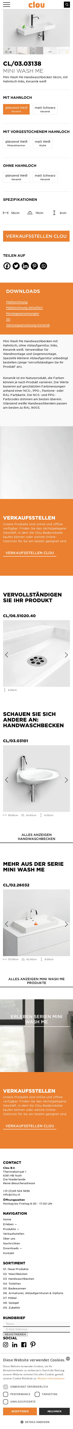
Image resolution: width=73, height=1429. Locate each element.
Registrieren (15, 1334)
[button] (36, 1422)
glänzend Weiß (16, 109)
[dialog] (36, 1391)
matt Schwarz (45, 109)
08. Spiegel (11, 1302)
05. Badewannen (14, 1288)
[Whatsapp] (43, 265)
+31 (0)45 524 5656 (16, 1190)
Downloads (11, 1248)
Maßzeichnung (17, 302)
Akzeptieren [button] (20, 1411)
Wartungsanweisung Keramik (28, 325)
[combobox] (68, 1359)
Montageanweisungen (22, 313)
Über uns (9, 1238)
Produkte (10, 1229)
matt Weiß (42, 143)
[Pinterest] (34, 265)
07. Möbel (10, 1298)
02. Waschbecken (15, 1273)
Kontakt (8, 1253)
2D (8, 319)
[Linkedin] (25, 265)
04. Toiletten (12, 1283)
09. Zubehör (11, 1307)
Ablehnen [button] (54, 1411)
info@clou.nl (11, 1194)
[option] (36, 28)
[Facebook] (7, 265)
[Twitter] (16, 265)
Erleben (8, 1224)
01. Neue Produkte (15, 1269)
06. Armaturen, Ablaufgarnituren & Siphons (33, 1293)
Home (7, 1219)
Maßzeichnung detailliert (24, 307)
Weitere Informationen (51, 1378)
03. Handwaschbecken (18, 1278)
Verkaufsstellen (13, 1233)
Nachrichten (11, 1243)
